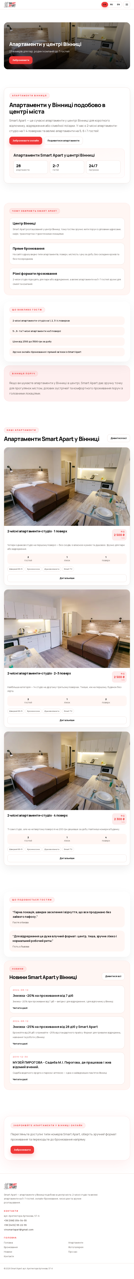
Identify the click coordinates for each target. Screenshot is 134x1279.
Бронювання (11, 1247)
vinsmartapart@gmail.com (18, 1229)
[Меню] (127, 4)
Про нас (72, 1251)
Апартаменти (75, 1242)
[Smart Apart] (10, 4)
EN (118, 4)
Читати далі (20, 1007)
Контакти (9, 1256)
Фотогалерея (75, 1247)
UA (104, 4)
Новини (8, 1251)
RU (111, 4)
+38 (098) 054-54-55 (15, 1220)
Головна (8, 1242)
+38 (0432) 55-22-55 (15, 1225)
